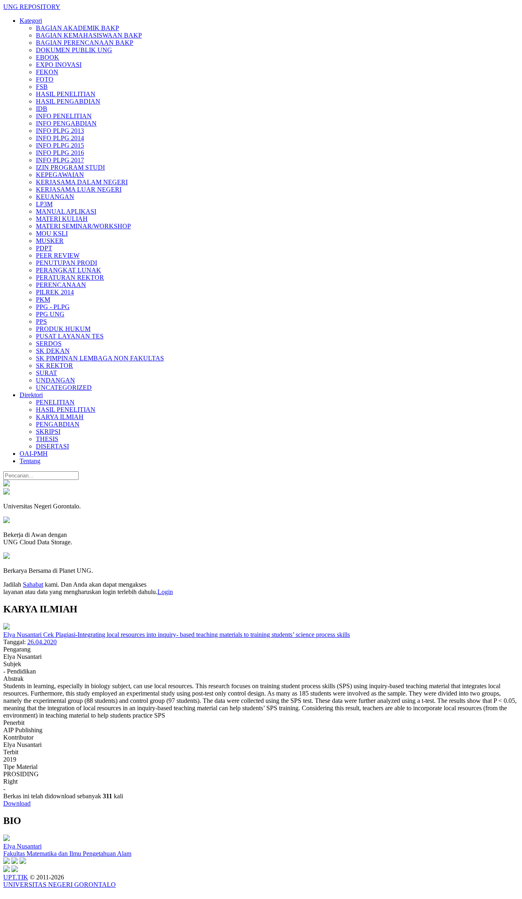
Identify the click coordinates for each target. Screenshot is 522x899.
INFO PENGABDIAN (66, 123)
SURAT (46, 372)
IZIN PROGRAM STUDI (70, 167)
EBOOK (47, 57)
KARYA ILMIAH (60, 416)
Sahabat (33, 584)
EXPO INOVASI (59, 64)
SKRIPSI (48, 431)
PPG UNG (50, 314)
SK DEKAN (53, 350)
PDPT (44, 248)
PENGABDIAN (58, 424)
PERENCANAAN (61, 284)
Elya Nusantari (22, 846)
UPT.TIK (15, 877)
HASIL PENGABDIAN (68, 101)
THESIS (47, 438)
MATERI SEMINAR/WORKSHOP (83, 226)
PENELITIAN (55, 402)
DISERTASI (52, 446)
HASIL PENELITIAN (65, 94)
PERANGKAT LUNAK (68, 270)
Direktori (31, 394)
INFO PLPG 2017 (60, 160)
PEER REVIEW (58, 255)
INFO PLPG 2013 (60, 130)
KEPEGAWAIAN (60, 174)
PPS (41, 321)
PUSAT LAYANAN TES (70, 336)
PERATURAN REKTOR (70, 277)
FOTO (44, 79)
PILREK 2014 (55, 292)
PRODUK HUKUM (63, 328)
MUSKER (50, 240)
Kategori (31, 20)
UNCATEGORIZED (64, 387)
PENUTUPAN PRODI (66, 262)
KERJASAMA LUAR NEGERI (79, 189)
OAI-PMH (34, 453)
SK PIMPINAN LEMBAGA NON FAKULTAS (100, 358)
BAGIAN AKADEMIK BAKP (77, 27)
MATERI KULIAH (62, 218)
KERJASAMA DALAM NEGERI (82, 182)
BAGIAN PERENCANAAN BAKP (84, 42)
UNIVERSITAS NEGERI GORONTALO (59, 884)
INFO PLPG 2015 (60, 145)
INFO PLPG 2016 (60, 152)
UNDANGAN (55, 380)
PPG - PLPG (53, 306)
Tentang (30, 460)
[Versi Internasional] (6, 484)
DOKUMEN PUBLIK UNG (74, 49)
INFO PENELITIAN (64, 116)
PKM (43, 299)
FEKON (47, 71)
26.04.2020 (42, 641)
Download (17, 803)
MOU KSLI (52, 233)
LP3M (44, 204)
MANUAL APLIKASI (66, 211)
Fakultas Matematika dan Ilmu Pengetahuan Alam (67, 853)
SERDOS (49, 343)
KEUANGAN (55, 196)
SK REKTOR (54, 365)
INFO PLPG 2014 (60, 138)
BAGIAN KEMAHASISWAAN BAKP (89, 35)
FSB (42, 86)
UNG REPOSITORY (31, 6)
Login (165, 591)
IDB (41, 108)
